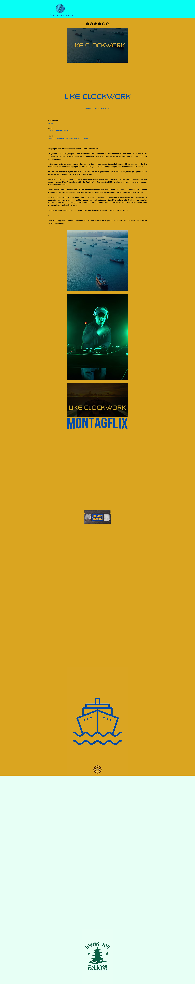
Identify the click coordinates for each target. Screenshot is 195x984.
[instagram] (87, 23)
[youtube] (103, 23)
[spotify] (91, 23)
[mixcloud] (95, 23)
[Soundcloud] (99, 23)
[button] (125, 415)
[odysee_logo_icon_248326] (107, 23)
